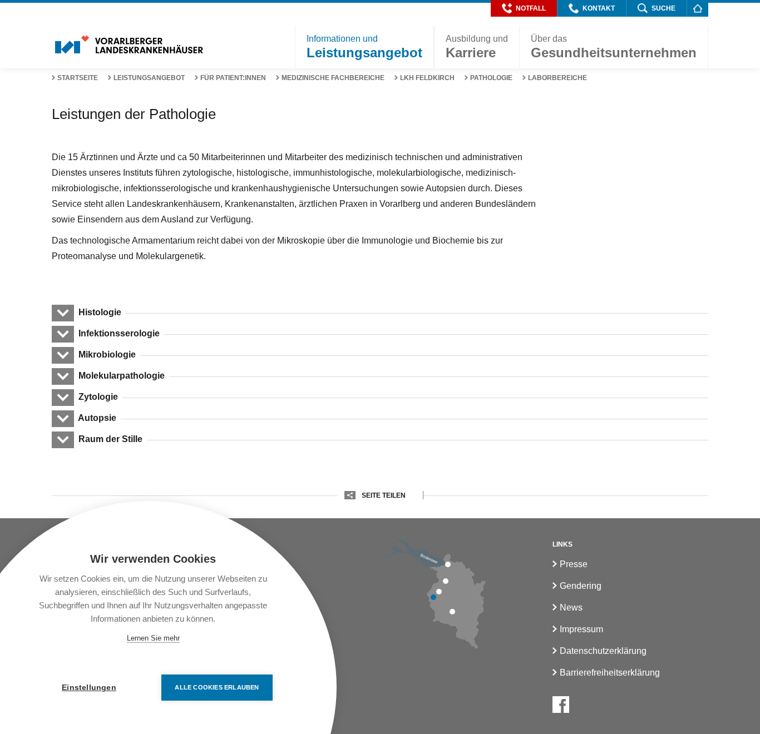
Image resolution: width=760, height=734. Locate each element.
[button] (524, 8)
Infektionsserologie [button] (119, 333)
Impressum (581, 629)
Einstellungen (89, 687)
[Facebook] (560, 704)
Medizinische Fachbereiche (333, 78)
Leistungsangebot (149, 78)
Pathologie (491, 78)
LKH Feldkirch (427, 78)
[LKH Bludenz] (452, 611)
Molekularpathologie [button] (121, 375)
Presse (574, 564)
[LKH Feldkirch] (433, 597)
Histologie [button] (100, 312)
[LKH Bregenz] (448, 564)
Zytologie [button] (98, 396)
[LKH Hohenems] (445, 581)
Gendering (580, 586)
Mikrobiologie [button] (107, 354)
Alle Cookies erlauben (217, 687)
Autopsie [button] (97, 418)
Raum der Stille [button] (110, 439)
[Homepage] (697, 8)
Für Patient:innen (233, 78)
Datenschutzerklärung (603, 651)
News (571, 607)
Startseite (77, 78)
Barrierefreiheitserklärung (610, 672)
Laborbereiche (557, 78)
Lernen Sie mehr (153, 638)
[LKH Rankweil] (439, 591)
